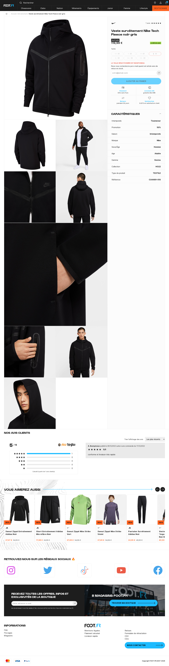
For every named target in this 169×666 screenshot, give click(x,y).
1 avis (148, 23)
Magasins (8, 635)
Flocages (8, 633)
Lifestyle (144, 8)
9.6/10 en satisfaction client (149, 103)
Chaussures (26, 8)
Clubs (42, 8)
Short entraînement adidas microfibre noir (49, 532)
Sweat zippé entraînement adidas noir (19, 532)
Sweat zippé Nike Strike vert (79, 532)
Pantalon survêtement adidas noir (139, 532)
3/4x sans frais (123, 93)
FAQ (6, 630)
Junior (110, 8)
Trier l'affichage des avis (133, 439)
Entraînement (22, 14)
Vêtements (77, 8)
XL (116, 58)
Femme (127, 8)
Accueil (13, 14)
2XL (128, 58)
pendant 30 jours (123, 103)
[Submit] (20, 2)
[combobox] (85, 3)
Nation (60, 8)
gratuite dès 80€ (149, 93)
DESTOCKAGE (160, 8)
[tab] (136, 114)
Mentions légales (92, 630)
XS (116, 54)
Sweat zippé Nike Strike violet (109, 532)
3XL (141, 58)
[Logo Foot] (9, 5)
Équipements (93, 8)
